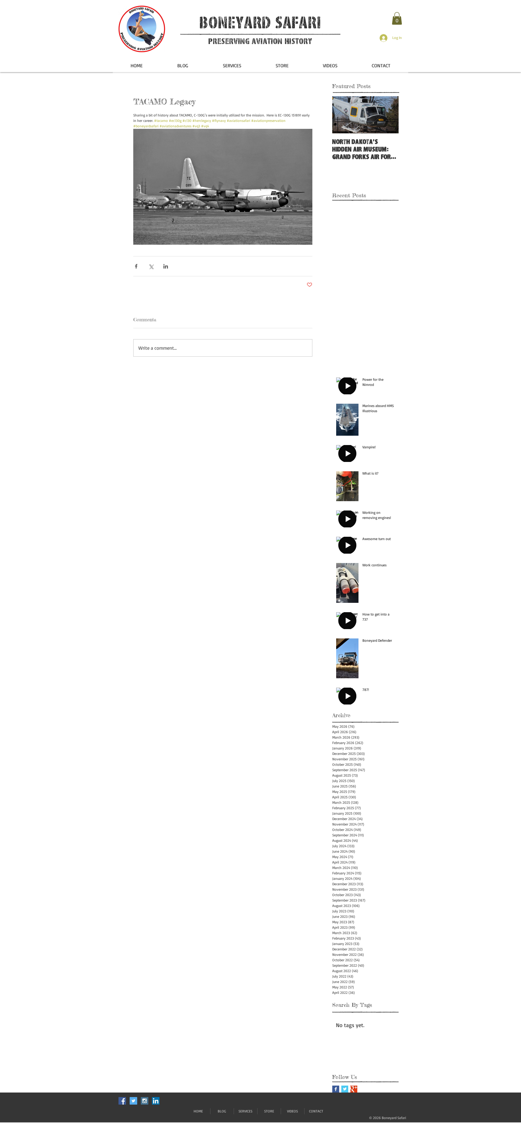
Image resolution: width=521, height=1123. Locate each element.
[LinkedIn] (155, 1101)
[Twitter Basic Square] (344, 1089)
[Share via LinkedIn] (166, 266)
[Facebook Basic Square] (335, 1089)
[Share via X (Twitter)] (151, 266)
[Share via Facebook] (136, 266)
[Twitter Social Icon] (133, 1101)
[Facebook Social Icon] (122, 1101)
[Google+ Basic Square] (353, 1089)
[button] (397, 18)
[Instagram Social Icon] (144, 1101)
